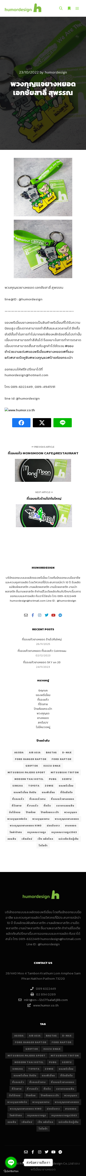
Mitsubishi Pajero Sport (26, 772)
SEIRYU (67, 779)
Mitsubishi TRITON (65, 772)
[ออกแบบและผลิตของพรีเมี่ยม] (23, 8)
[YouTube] (53, 615)
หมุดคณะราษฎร (36, 832)
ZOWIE (49, 785)
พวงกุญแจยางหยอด (67, 819)
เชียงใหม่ (27, 839)
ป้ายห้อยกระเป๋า (43, 709)
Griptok (43, 690)
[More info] (69, 8)
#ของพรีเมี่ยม (36, 351)
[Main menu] (77, 8)
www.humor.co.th (21, 410)
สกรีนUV (43, 723)
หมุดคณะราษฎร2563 (64, 832)
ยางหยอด (43, 718)
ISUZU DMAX (52, 766)
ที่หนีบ (47, 805)
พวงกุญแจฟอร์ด (17, 819)
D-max (67, 752)
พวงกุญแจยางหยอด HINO (26, 825)
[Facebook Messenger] (60, 615)
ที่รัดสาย (43, 704)
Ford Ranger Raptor (30, 759)
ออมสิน (12, 839)
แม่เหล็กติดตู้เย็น (68, 839)
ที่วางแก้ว (32, 805)
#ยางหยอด (54, 351)
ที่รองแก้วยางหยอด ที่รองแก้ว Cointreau (42, 651)
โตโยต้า (43, 845)
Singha (17, 785)
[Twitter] (47, 615)
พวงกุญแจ (43, 713)
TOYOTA (33, 785)
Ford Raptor (61, 759)
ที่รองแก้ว (43, 700)
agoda (19, 752)
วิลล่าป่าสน (15, 832)
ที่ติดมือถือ (66, 792)
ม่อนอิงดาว (53, 825)
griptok (31, 766)
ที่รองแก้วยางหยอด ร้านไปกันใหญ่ (42, 639)
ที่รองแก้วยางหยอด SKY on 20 (42, 662)
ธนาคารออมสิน (65, 805)
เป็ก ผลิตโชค (45, 839)
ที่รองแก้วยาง (37, 799)
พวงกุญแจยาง (41, 819)
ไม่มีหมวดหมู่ (43, 727)
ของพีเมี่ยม (48, 792)
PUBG (53, 779)
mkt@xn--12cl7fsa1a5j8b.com (46, 1000)
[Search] (61, 8)
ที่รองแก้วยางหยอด (62, 799)
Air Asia (35, 752)
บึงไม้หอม (15, 812)
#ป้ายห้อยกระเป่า (60, 357)
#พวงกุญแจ (38, 357)
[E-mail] (26, 615)
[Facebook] (33, 615)
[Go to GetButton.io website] (11, 1171)
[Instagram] (40, 615)
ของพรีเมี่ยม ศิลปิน (25, 792)
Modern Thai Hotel (29, 779)
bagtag (51, 752)
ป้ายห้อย (31, 812)
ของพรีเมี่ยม (40, 578)
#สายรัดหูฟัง (20, 357)
